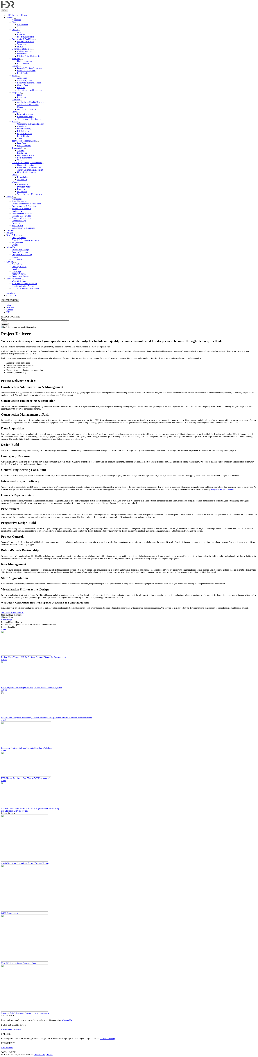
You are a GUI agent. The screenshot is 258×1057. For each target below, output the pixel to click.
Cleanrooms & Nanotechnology (30, 124)
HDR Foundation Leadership (24, 283)
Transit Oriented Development (30, 170)
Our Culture (17, 259)
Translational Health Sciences (29, 90)
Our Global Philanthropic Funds (25, 288)
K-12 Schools (23, 63)
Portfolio (10, 230)
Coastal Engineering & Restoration (26, 204)
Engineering (17, 211)
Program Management (21, 218)
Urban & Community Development (27, 162)
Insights (9, 233)
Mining (20, 107)
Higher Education (24, 61)
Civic (14, 22)
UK (8, 312)
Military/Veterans (19, 274)
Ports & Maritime (24, 158)
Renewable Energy (25, 116)
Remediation (22, 177)
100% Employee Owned (16, 15)
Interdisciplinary (24, 129)
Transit (20, 160)
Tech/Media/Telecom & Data (24, 141)
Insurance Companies (26, 70)
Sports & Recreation (25, 37)
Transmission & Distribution (29, 119)
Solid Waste (22, 179)
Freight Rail (22, 153)
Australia (10, 307)
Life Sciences (23, 131)
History (15, 257)
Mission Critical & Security (28, 56)
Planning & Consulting (21, 216)
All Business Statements (11, 1029)
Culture (15, 29)
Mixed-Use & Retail (25, 41)
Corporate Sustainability (22, 254)
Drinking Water (23, 187)
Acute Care (22, 78)
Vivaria (20, 138)
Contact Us (11, 295)
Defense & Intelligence (21, 49)
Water (14, 182)
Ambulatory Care (24, 80)
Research (16, 223)
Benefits (15, 269)
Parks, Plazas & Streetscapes (29, 167)
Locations (10, 293)
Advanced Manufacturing (28, 104)
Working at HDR (19, 266)
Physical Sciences (24, 133)
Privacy (49, 1055)
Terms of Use (39, 1055)
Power (14, 112)
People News (17, 242)
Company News (19, 237)
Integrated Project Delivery (222, 489)
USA (8, 305)
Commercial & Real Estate (23, 39)
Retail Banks (22, 73)
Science (15, 121)
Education (16, 58)
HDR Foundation (14, 279)
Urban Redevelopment (26, 172)
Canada (9, 310)
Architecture (17, 199)
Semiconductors (24, 145)
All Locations (7, 1048)
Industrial (16, 100)
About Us (10, 247)
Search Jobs (17, 264)
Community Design (25, 165)
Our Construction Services (12, 612)
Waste (14, 175)
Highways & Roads (25, 155)
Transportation (18, 148)
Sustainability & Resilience (23, 228)
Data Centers (22, 143)
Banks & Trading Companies (29, 68)
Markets (10, 17)
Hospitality (16, 92)
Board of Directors (20, 252)
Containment (22, 126)
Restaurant (21, 97)
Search (4, 319)
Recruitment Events (20, 276)
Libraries (21, 34)
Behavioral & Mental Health (29, 83)
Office (20, 46)
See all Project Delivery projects (14, 811)
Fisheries (21, 189)
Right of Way (17, 225)
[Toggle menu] (15, 18)
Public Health (23, 136)
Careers (9, 262)
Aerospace (16, 20)
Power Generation (25, 114)
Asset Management (20, 201)
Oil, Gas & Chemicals (26, 109)
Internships (16, 271)
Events (15, 245)
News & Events (13, 235)
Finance (15, 66)
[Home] (7, 7)
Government (22, 25)
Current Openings (107, 1038)
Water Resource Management (29, 194)
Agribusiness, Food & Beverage (30, 102)
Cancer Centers (23, 85)
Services (10, 196)
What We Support (19, 281)
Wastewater (22, 191)
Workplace (21, 44)
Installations (22, 54)
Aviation (20, 150)
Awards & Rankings (20, 250)
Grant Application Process (23, 286)
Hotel (19, 95)
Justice (20, 27)
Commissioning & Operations (24, 206)
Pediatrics (21, 87)
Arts (19, 32)
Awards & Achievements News (25, 240)
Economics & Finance (21, 208)
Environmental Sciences (22, 213)
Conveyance (22, 184)
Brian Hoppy (6, 620)
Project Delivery (19, 220)
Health (14, 75)
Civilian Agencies (24, 51)
